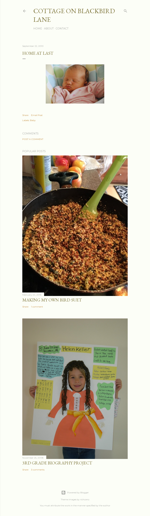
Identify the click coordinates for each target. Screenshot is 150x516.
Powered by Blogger (78, 492)
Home (37, 28)
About (49, 28)
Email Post (37, 115)
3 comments (37, 469)
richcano (84, 499)
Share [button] (25, 115)
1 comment (37, 306)
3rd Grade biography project (57, 463)
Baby (33, 120)
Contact (62, 28)
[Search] (125, 10)
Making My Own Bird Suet (52, 300)
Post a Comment (32, 139)
